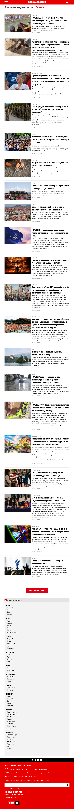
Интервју (9, 694)
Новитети (10, 677)
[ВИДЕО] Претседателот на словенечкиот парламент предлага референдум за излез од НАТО (50, 233)
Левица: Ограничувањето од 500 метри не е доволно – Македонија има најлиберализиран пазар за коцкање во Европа (50, 532)
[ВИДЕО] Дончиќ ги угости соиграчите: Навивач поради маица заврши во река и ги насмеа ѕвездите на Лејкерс (49, 21)
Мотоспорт (10, 630)
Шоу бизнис (10, 652)
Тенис (8, 628)
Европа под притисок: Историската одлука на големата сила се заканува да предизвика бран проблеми (50, 139)
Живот (8, 637)
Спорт (8, 619)
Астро (9, 728)
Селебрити (10, 659)
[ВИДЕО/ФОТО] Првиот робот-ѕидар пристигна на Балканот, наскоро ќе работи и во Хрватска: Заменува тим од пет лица (50, 408)
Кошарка (9, 623)
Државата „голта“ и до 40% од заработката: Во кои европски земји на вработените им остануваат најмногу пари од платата (50, 290)
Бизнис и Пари (11, 742)
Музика (9, 657)
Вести (8, 605)
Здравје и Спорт (12, 735)
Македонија (10, 608)
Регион (9, 610)
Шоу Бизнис (10, 699)
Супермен (9, 732)
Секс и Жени (10, 739)
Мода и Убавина (12, 712)
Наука (9, 668)
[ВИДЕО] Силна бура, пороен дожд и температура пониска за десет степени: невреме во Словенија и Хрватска (47, 380)
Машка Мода (11, 737)
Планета (9, 666)
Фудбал (9, 621)
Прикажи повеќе (37, 590)
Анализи (9, 614)
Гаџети (9, 749)
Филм (8, 655)
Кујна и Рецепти (11, 726)
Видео (42, 780)
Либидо (9, 717)
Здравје (9, 646)
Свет (8, 612)
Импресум (7, 789)
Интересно (10, 690)
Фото (38, 780)
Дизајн (9, 641)
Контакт (20, 789)
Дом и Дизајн (11, 721)
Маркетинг (14, 789)
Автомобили (10, 674)
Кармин (9, 710)
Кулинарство (11, 648)
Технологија (10, 670)
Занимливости (11, 681)
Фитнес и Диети (11, 714)
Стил (8, 701)
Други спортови (43, 769)
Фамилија (10, 724)
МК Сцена (10, 661)
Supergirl (9, 751)
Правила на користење (10, 797)
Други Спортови (12, 632)
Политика (10, 706)
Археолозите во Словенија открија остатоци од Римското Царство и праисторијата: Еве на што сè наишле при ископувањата (50, 45)
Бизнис (9, 703)
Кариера (9, 719)
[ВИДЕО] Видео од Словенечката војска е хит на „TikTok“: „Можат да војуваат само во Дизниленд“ (50, 109)
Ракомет (9, 625)
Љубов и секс (11, 643)
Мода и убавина (11, 639)
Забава (8, 685)
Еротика (33, 780)
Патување (36, 773)
